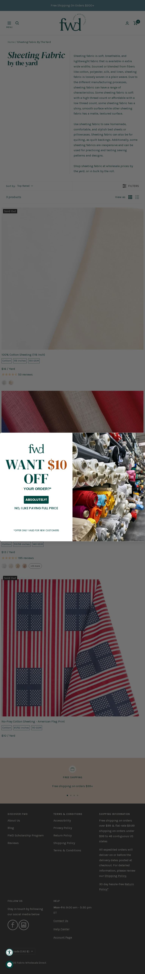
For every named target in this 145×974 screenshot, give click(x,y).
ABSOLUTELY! (36, 499)
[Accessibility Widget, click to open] (9, 952)
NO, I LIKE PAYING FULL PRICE (36, 508)
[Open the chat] (9, 964)
